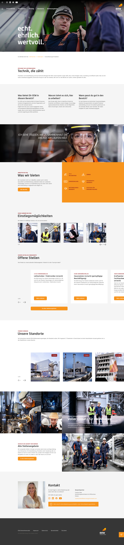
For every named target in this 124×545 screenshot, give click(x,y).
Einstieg (31, 9)
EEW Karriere (32, 56)
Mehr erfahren (40, 298)
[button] (2, 2)
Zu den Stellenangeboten (27, 458)
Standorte (40, 9)
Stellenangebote (52, 9)
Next (104, 245)
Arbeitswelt (22, 9)
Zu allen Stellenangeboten (49, 308)
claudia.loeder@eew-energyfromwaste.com (86, 498)
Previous (101, 245)
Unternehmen (10, 9)
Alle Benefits (23, 189)
